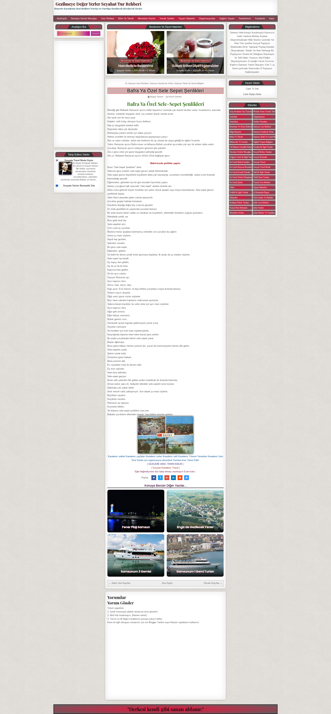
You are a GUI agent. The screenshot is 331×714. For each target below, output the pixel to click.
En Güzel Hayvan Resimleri (241, 167)
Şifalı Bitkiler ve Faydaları (264, 213)
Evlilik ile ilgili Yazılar (239, 192)
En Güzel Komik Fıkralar (240, 172)
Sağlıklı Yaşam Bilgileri (263, 142)
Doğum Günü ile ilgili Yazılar (242, 157)
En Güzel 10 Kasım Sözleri (84, 163)
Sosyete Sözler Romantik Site (79, 185)
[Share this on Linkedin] (173, 477)
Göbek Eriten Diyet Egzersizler (195, 65)
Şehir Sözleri (258, 208)
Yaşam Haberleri (186, 18)
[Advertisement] (211, 7)
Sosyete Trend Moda (261, 167)
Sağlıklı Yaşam (226, 18)
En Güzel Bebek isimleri (240, 162)
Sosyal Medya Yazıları (262, 152)
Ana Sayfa (167, 583)
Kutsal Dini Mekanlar (238, 208)
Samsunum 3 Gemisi (136, 571)
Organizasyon (259, 117)
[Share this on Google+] (166, 477)
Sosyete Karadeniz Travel (165, 467)
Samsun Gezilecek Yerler (161, 83)
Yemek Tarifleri (166, 18)
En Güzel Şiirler (236, 182)
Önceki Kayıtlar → (213, 583)
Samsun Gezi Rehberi (138, 83)
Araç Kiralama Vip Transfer (241, 111)
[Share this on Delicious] (186, 477)
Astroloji (233, 117)
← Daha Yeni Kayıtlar (119, 583)
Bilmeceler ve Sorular (239, 142)
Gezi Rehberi (107, 18)
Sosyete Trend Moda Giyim (78, 160)
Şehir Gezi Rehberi (261, 202)
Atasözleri (234, 121)
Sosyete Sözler (124, 71)
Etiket (232, 187)
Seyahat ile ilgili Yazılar (263, 147)
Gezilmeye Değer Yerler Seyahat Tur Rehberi (98, 4)
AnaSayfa (62, 18)
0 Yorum (151, 71)
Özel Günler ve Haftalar (263, 197)
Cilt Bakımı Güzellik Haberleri (242, 147)
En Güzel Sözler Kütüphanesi (242, 177)
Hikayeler (234, 197)
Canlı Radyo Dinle (252, 94)
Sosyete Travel (259, 162)
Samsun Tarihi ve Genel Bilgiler (189, 83)
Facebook (260, 18)
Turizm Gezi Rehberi (261, 182)
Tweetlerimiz (245, 18)
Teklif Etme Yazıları (261, 177)
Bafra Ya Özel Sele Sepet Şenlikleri (165, 90)
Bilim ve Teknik (126, 18)
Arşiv (271, 18)
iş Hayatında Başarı (261, 192)
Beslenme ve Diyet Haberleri (136, 61)
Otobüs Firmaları (260, 121)
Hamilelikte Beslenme (135, 65)
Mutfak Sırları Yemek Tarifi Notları (267, 111)
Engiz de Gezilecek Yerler (195, 527)
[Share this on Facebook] (160, 477)
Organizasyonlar (207, 18)
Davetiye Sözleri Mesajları (84, 18)
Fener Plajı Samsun (136, 527)
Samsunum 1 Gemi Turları (195, 571)
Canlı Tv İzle (252, 88)
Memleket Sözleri (146, 18)
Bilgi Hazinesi (235, 132)
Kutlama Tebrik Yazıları (239, 202)
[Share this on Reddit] (180, 477)
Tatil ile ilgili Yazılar (261, 172)
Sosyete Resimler (260, 157)
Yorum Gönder (175, 97)
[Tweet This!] (153, 477)
